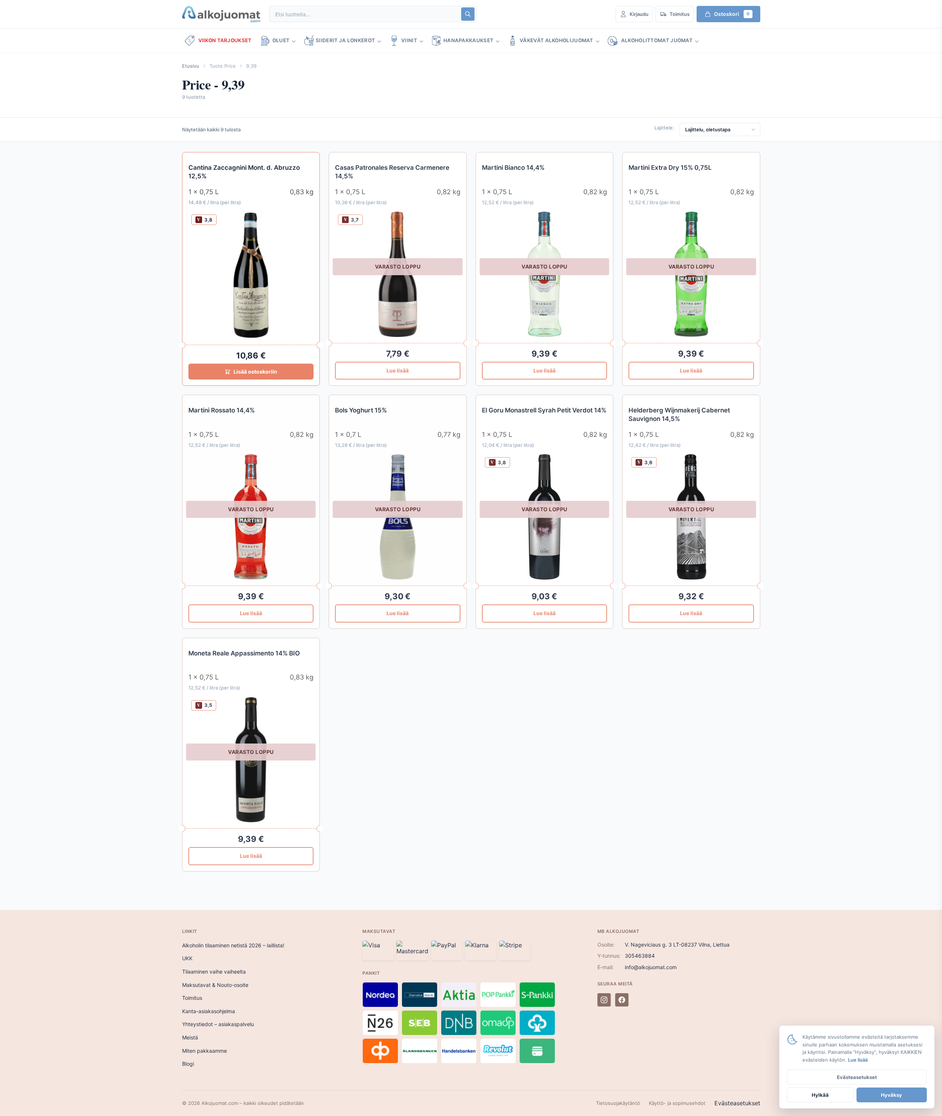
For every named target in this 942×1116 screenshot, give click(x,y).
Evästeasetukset (737, 1103)
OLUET (281, 40)
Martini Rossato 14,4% (221, 410)
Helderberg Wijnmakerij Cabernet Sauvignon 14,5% (679, 414)
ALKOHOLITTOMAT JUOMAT (657, 40)
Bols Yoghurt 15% (361, 410)
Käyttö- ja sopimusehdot (677, 1103)
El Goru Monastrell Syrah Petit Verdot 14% (544, 410)
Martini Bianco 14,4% (513, 167)
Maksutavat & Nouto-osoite (215, 985)
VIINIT (409, 40)
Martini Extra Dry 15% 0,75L (670, 167)
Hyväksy (891, 1095)
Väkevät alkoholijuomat (556, 40)
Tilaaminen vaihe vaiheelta (214, 971)
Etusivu (190, 66)
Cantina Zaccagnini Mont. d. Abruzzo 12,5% (244, 172)
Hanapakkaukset (468, 40)
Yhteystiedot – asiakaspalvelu (218, 1024)
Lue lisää (397, 370)
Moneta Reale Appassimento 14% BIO (244, 653)
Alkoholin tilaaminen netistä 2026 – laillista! (233, 945)
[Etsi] (468, 14)
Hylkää (820, 1095)
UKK (187, 958)
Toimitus (192, 998)
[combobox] (364, 14)
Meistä (190, 1037)
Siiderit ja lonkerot (345, 40)
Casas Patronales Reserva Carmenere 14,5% (392, 172)
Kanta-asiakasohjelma (208, 1011)
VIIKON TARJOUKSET (225, 40)
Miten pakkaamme (204, 1051)
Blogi (188, 1064)
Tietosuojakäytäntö (618, 1103)
